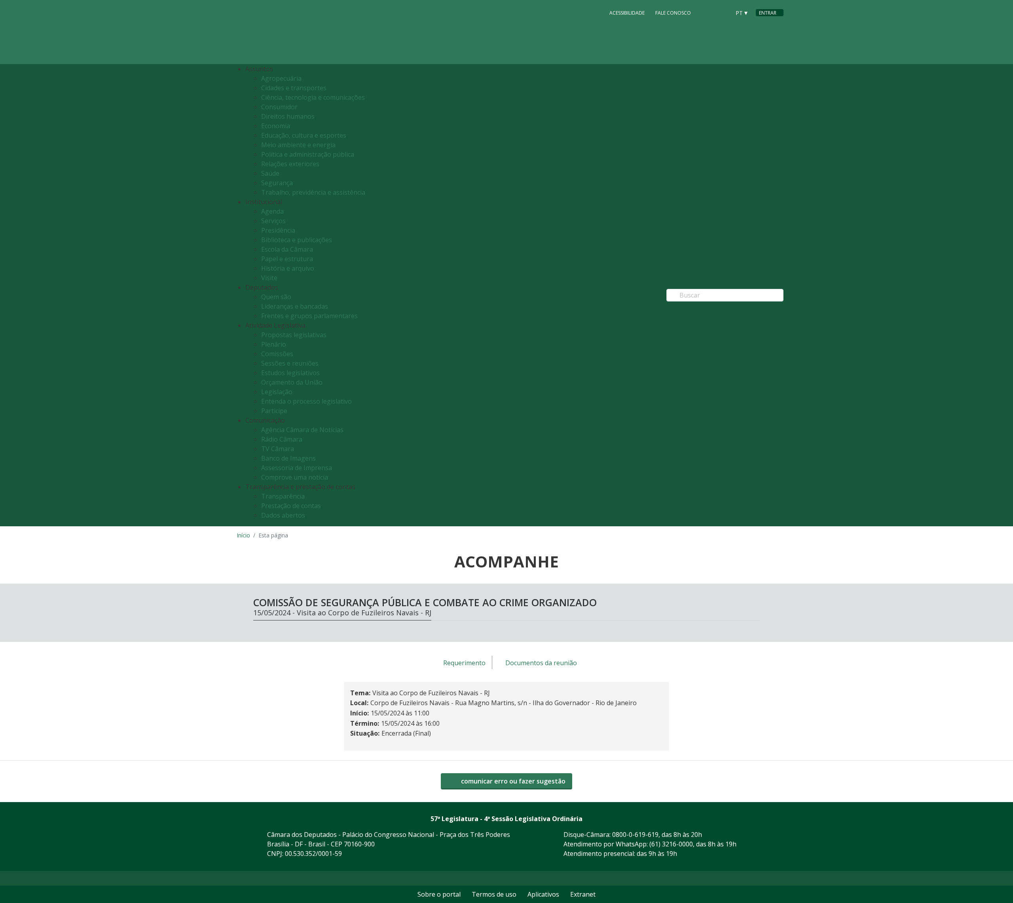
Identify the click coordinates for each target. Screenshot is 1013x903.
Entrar (767, 12)
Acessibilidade (627, 12)
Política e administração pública (307, 154)
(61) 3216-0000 (671, 844)
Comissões (277, 353)
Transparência (283, 496)
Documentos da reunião (541, 662)
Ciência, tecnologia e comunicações (313, 97)
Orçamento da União (291, 382)
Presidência (278, 230)
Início (243, 535)
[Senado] (721, 12)
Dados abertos (283, 515)
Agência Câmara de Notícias (302, 429)
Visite (269, 277)
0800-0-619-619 (635, 834)
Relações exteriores (290, 163)
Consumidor (279, 106)
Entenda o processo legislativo (306, 401)
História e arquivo (287, 268)
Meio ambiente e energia (298, 144)
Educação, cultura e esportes (303, 135)
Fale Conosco (673, 12)
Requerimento (464, 662)
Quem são (276, 296)
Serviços (273, 220)
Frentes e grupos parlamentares (309, 315)
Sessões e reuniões (290, 363)
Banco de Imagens (288, 458)
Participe (274, 410)
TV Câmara (277, 448)
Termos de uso (494, 894)
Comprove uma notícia (294, 477)
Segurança (277, 182)
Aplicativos (543, 894)
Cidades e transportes (293, 87)
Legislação (276, 391)
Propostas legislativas (293, 334)
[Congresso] (706, 12)
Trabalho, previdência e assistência (313, 192)
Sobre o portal (439, 894)
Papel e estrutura (287, 258)
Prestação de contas (291, 505)
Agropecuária (281, 78)
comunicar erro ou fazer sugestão (512, 781)
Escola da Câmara (287, 249)
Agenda (272, 211)
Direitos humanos (288, 116)
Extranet (583, 894)
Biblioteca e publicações (296, 239)
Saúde (270, 173)
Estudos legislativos (290, 372)
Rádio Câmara (281, 439)
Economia (275, 125)
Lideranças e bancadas (294, 306)
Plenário (273, 344)
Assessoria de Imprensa (296, 467)
